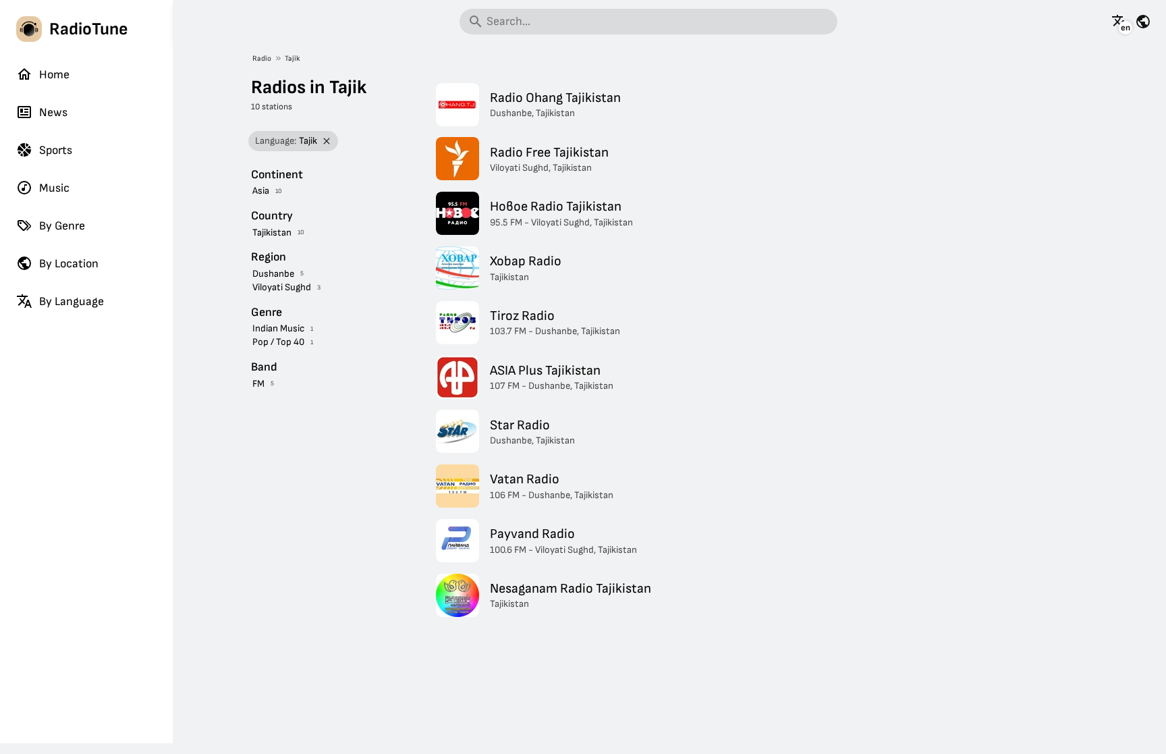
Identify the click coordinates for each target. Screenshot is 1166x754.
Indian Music (278, 328)
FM (258, 383)
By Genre (62, 226)
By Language (71, 301)
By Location (69, 264)
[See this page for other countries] (1143, 21)
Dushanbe (273, 273)
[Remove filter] (326, 141)
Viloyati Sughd (281, 287)
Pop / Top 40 (278, 342)
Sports (55, 150)
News (53, 112)
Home (54, 75)
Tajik (292, 58)
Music (54, 188)
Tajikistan (272, 232)
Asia (260, 190)
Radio (261, 58)
